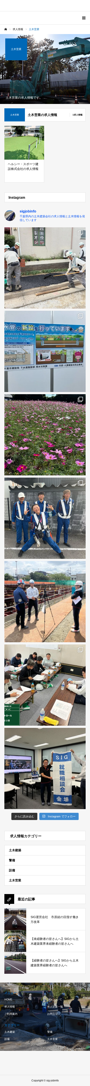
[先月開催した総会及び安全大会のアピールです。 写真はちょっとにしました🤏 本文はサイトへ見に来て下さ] (45, 434)
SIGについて (54, 999)
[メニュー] (83, 17)
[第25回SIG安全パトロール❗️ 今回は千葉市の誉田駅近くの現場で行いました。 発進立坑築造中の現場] (45, 351)
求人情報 (9, 1006)
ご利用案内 (10, 1013)
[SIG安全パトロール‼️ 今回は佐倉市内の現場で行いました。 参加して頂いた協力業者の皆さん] (45, 685)
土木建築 (15, 850)
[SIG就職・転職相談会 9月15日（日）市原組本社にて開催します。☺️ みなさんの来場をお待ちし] (45, 768)
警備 (12, 860)
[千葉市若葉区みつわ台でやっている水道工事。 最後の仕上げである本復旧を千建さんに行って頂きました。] (45, 268)
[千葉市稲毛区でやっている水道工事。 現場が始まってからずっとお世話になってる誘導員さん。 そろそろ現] (45, 518)
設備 (12, 870)
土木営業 (15, 880)
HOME (8, 999)
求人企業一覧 (55, 1006)
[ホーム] (5, 29)
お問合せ (52, 1013)
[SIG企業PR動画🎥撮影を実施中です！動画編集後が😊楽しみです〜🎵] (45, 601)
